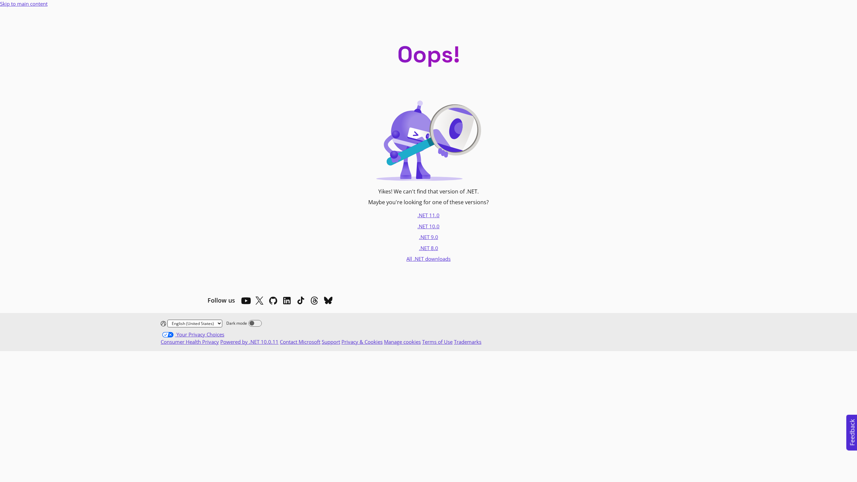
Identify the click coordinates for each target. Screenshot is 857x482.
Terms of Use (437, 341)
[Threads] (314, 300)
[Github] (273, 300)
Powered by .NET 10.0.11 (249, 341)
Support (331, 341)
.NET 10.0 (428, 226)
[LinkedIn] (287, 300)
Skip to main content (24, 3)
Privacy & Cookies (362, 341)
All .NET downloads (428, 258)
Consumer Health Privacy (190, 341)
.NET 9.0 (428, 237)
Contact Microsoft (300, 341)
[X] (259, 300)
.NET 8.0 (428, 248)
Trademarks (467, 341)
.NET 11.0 (428, 215)
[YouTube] (245, 300)
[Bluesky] (328, 300)
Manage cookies (402, 341)
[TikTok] (300, 300)
